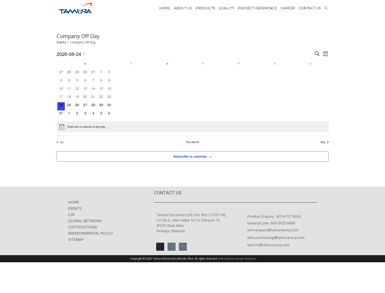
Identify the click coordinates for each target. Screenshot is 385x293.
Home (73, 202)
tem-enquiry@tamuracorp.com (272, 230)
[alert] (193, 126)
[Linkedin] (183, 247)
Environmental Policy (90, 233)
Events (61, 42)
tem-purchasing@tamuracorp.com (276, 237)
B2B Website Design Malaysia (237, 258)
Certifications (82, 227)
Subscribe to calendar (190, 156)
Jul (61, 142)
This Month (192, 142)
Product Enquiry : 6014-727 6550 (274, 216)
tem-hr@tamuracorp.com (268, 244)
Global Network (84, 220)
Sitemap (75, 239)
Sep (322, 142)
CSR (71, 214)
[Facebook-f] (172, 247)
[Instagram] (160, 247)
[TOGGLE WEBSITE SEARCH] (326, 8)
